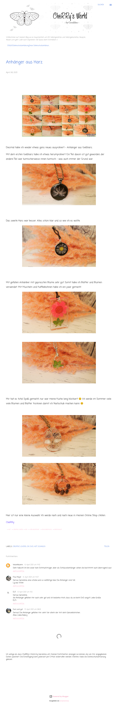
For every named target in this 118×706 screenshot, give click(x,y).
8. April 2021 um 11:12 (25, 592)
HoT (9, 529)
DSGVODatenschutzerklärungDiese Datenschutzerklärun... (28, 45)
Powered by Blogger (60, 696)
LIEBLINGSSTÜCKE (35, 529)
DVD (26, 529)
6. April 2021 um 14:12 (32, 565)
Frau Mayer (17, 577)
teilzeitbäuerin (18, 565)
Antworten (18, 571)
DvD (31, 546)
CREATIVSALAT (58, 529)
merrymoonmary (64, 701)
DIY (28, 546)
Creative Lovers (19, 546)
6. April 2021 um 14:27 (31, 577)
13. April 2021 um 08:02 (32, 609)
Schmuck (41, 546)
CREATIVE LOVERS (18, 529)
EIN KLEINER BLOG (47, 529)
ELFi (14, 592)
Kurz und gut (18, 609)
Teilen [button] (106, 546)
